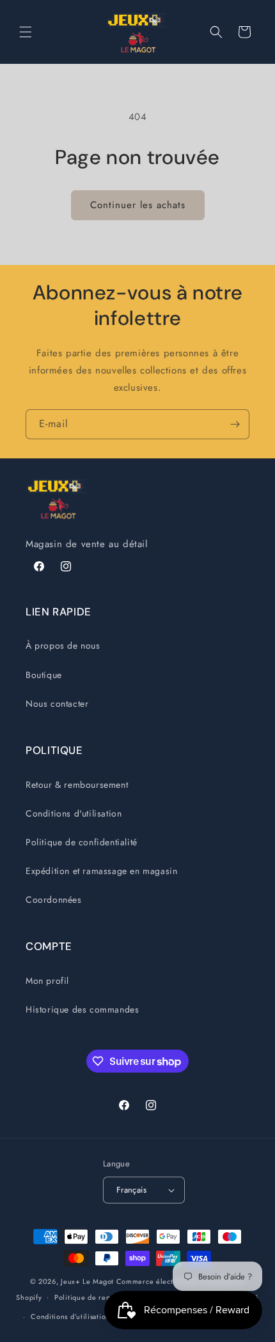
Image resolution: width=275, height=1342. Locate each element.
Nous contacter (57, 703)
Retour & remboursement (77, 784)
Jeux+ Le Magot (87, 1281)
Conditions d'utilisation (74, 813)
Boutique (44, 674)
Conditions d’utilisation (70, 1316)
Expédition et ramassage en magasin (101, 870)
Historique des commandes (82, 1009)
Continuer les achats (137, 205)
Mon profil (47, 980)
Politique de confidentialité (82, 842)
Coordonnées (54, 899)
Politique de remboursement (103, 1297)
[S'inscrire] (235, 424)
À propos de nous (63, 645)
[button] (26, 32)
